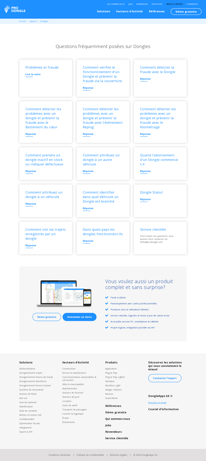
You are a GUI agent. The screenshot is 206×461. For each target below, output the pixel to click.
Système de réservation (31, 389)
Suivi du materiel (27, 402)
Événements (68, 422)
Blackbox (110, 381)
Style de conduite (28, 410)
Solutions (103, 11)
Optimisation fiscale (29, 423)
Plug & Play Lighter (115, 377)
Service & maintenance (74, 372)
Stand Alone (111, 398)
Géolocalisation (27, 368)
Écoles (65, 417)
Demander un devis (79, 317)
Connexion (192, 4)
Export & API (26, 431)
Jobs (130, 4)
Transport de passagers (74, 409)
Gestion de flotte (28, 393)
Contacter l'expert (165, 378)
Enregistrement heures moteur (35, 385)
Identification (26, 406)
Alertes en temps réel (30, 414)
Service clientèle (174, 4)
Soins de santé (70, 405)
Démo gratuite (186, 11)
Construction (69, 368)
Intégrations (25, 427)
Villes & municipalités (73, 384)
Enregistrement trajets (31, 372)
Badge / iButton (113, 389)
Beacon (109, 393)
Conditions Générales (60, 454)
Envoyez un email (157, 402)
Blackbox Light (112, 385)
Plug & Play (111, 372)
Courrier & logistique (73, 413)
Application (111, 368)
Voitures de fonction (72, 392)
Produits (111, 362)
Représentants (69, 388)
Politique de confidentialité (90, 454)
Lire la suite (33, 74)
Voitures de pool (70, 396)
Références (157, 11)
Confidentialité (26, 419)
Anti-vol (23, 398)
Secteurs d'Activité (129, 11)
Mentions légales (118, 454)
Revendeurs (142, 4)
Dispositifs (157, 4)
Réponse (88, 87)
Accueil (22, 21)
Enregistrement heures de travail (36, 377)
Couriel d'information (163, 409)
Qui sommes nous (116, 4)
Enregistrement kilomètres (33, 381)
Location (66, 401)
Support (33, 21)
